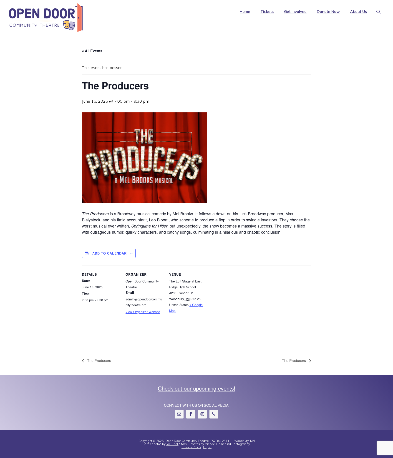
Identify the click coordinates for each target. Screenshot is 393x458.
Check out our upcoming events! (196, 388)
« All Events (92, 50)
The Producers (98, 360)
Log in (207, 447)
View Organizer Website (143, 311)
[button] (378, 8)
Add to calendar (109, 253)
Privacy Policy (191, 447)
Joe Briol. (172, 444)
